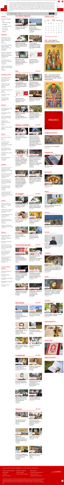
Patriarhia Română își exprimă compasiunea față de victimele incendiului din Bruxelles (21, 276)
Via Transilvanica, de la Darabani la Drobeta (35, 314)
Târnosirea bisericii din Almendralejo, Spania (20, 421)
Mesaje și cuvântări (6, 22)
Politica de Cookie (13, 13)
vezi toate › (38, 71)
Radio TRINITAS (5, 472)
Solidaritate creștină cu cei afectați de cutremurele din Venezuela (35, 293)
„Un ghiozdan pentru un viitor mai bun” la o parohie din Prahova (6, 61)
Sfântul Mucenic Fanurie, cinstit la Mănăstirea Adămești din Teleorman (21, 62)
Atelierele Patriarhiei (34, 474)
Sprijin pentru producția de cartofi (6, 90)
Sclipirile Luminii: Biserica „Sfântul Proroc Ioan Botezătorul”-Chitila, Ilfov (6, 237)
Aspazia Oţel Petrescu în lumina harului (21, 27)
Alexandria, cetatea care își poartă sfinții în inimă (35, 332)
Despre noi (29, 468)
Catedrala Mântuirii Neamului (22, 474)
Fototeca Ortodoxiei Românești (8, 470)
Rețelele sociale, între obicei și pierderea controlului (7, 210)
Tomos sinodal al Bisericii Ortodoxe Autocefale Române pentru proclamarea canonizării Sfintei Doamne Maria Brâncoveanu (20, 182)
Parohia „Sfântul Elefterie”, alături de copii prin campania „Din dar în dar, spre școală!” (6, 47)
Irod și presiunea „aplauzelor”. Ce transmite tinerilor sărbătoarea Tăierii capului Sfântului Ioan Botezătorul (53, 269)
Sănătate (3, 164)
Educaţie (3, 105)
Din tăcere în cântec (5, 284)
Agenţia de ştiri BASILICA (21, 470)
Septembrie (59, 20)
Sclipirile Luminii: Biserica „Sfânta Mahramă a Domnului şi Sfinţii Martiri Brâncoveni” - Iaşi (6, 259)
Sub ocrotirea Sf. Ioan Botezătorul (53, 226)
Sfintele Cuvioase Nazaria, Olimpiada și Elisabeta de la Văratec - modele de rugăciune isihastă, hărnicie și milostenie (21, 161)
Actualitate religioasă (6, 19)
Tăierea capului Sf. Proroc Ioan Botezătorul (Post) (53, 206)
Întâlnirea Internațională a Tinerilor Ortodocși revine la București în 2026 (21, 258)
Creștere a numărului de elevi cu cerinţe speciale (6, 117)
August (53, 20)
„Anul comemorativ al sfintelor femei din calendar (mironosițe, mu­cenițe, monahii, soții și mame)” (53, 77)
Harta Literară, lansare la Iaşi (6, 138)
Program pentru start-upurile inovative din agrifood (5, 85)
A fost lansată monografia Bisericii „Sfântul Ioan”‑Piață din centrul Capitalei (34, 45)
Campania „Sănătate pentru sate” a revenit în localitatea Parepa (6, 67)
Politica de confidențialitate (16, 468)
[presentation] (44, 20)
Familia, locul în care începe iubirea (21, 220)
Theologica (47, 253)
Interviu (3, 200)
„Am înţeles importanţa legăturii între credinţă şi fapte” (6, 205)
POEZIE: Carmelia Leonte (6, 271)
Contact (24, 468)
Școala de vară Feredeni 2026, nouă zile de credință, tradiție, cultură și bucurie (6, 246)
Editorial (47, 232)
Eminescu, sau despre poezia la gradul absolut (35, 368)
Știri (3, 20)
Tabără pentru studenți (6, 112)
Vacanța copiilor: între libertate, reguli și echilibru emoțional (6, 220)
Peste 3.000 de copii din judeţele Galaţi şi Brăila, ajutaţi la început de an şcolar (6, 39)
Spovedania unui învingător (6, 278)
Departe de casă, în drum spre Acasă (34, 437)
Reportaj (3, 232)
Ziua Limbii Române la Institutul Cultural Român (6, 148)
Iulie (48, 20)
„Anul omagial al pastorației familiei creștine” (52, 40)
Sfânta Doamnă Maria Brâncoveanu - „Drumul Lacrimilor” (21, 347)
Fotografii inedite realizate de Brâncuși (6, 153)
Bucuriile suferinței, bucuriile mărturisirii (21, 382)
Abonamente (35, 468)
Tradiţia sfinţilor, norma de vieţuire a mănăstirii (6, 215)
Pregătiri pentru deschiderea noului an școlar (5, 122)
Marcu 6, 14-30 (48, 166)
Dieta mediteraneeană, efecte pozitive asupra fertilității (6, 187)
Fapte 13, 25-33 (48, 186)
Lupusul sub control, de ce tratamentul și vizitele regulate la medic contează (6, 169)
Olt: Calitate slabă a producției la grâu (5, 98)
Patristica (47, 212)
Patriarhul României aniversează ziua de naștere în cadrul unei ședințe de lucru (35, 276)
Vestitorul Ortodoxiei (6, 475)
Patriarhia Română (20, 472)
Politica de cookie (6, 468)
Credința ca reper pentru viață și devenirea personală (7, 226)
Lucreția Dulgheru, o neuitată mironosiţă (34, 398)
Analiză (46, 276)
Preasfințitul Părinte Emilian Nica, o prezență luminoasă (20, 368)
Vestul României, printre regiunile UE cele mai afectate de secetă (6, 79)
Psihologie (47, 300)
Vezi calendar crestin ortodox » (51, 36)
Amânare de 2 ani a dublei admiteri (6, 127)
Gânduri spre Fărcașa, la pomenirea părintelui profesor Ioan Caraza (35, 383)
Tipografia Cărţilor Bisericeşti (36, 475)
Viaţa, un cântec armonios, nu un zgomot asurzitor (34, 236)
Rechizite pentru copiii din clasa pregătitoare (6, 109)
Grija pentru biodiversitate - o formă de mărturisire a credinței (35, 29)
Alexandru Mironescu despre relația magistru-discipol (21, 332)
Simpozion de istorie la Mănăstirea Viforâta (35, 99)
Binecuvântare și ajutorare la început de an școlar (21, 137)
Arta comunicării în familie (34, 346)
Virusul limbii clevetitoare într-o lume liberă (53, 246)
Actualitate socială (6, 74)
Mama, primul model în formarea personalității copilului (53, 315)
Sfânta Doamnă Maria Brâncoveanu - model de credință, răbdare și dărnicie (35, 180)
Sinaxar (47, 191)
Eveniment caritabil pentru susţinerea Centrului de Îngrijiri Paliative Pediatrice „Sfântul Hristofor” (6, 54)
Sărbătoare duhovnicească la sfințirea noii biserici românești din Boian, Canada (21, 439)
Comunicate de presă (6, 26)
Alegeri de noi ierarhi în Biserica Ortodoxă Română (21, 293)
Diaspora (4, 31)
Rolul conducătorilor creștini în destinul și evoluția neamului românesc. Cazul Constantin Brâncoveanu (53, 292)
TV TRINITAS (4, 474)
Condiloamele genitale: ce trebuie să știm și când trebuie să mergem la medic (6, 193)
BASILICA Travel (33, 470)
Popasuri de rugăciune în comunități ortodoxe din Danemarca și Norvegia (21, 456)
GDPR (19, 13)
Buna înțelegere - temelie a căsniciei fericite (20, 236)
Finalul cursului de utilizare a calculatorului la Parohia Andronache (21, 115)
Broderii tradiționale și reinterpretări (5, 158)
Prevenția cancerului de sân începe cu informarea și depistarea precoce (6, 175)
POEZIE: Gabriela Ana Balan (6, 281)
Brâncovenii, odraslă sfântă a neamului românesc (34, 221)
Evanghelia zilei (49, 152)
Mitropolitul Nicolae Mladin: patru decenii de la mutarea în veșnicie (21, 400)
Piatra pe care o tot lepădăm (52, 146)
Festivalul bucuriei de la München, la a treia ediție (35, 456)
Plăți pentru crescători (5, 94)
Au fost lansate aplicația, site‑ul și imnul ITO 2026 (34, 61)
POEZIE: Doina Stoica (5, 274)
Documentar (5, 28)
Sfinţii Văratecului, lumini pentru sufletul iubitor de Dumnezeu (21, 45)
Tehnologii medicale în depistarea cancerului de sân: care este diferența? (6, 181)
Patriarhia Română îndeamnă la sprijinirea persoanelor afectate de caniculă (35, 258)
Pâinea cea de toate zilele (6, 241)
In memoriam (5, 29)
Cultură (3, 134)
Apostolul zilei (48, 172)
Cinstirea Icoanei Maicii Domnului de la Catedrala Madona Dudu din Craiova (35, 115)
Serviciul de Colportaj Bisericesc (36, 472)
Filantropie (4, 34)
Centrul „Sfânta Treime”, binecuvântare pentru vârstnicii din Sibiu (6, 252)
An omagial (4, 24)
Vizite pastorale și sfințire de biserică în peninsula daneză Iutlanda (35, 422)
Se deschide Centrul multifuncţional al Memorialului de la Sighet (6, 143)
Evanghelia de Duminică (51, 132)
